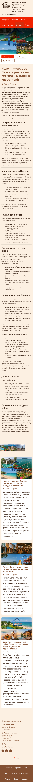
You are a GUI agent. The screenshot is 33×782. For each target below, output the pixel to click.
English (3, 14)
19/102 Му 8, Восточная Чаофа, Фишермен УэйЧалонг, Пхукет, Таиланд (12, 736)
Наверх (22, 57)
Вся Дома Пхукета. (19, 2)
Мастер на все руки (20, 773)
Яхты (23, 20)
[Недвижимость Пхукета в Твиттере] (6, 751)
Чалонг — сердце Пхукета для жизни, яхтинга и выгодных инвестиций (15, 483)
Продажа (5, 20)
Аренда (15, 20)
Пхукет (19, 25)
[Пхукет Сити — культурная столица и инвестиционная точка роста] (16, 554)
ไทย (18, 14)
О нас (27, 25)
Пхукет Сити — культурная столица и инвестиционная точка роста (15, 569)
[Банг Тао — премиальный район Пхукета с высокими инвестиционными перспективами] (16, 628)
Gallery (8, 61)
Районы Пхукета (10, 84)
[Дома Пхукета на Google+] (10, 751)
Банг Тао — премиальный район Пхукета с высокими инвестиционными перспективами (15, 645)
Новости (24, 779)
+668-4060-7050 (18, 9)
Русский (10, 14)
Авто (3, 25)
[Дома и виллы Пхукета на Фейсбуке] (2, 751)
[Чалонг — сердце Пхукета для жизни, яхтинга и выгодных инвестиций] (16, 41)
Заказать (9, 57)
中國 (14, 14)
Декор (10, 25)
